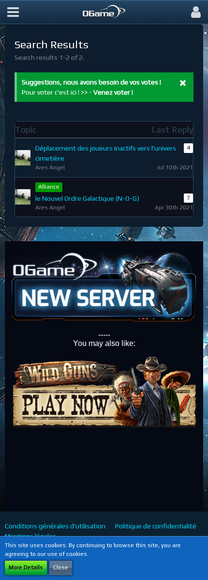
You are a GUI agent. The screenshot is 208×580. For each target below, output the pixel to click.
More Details (26, 567)
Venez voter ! (113, 92)
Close (60, 567)
